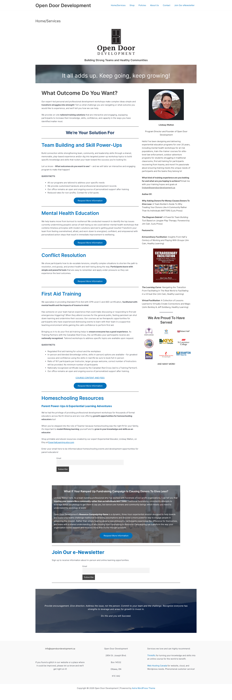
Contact (166, 5)
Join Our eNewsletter (184, 5)
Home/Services (118, 5)
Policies (142, 5)
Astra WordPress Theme (143, 688)
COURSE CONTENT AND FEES (90, 377)
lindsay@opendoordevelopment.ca (158, 187)
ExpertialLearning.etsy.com (61, 442)
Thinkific (151, 655)
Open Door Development (63, 5)
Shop (132, 5)
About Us (154, 5)
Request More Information (90, 200)
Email (59, 458)
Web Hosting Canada (157, 665)
